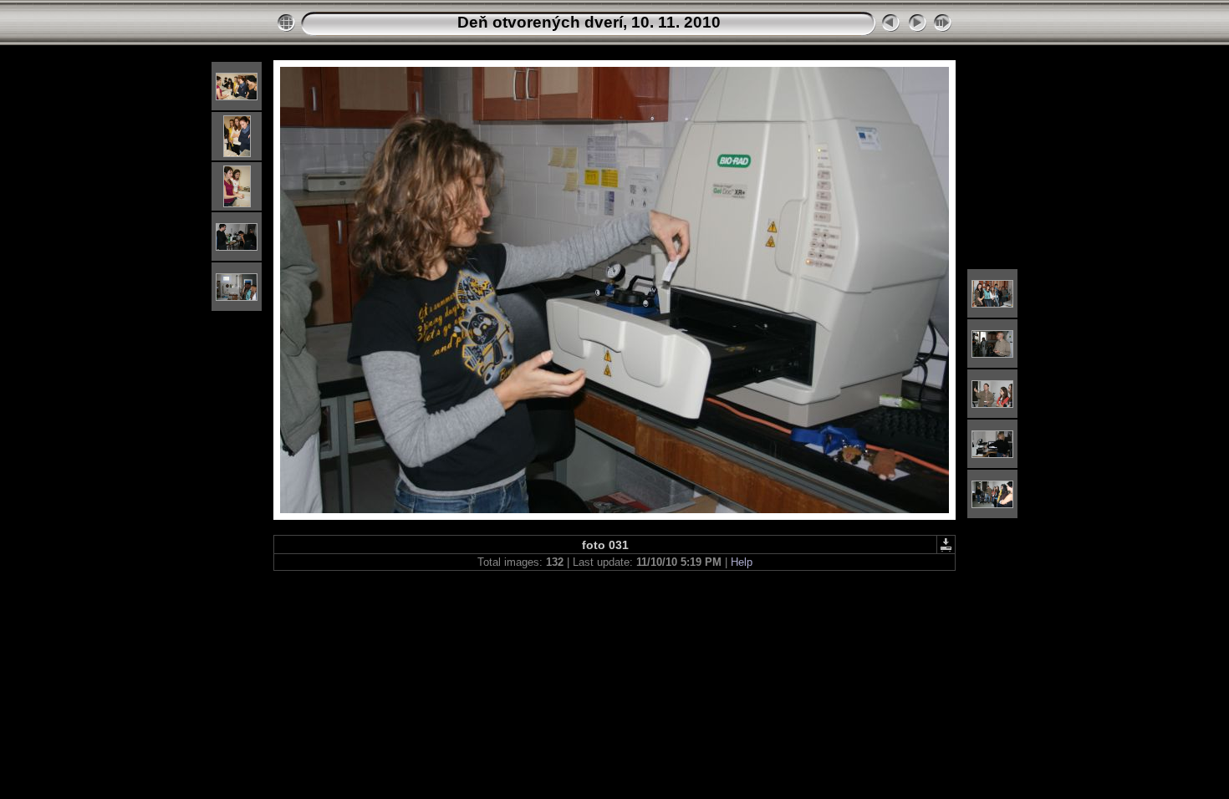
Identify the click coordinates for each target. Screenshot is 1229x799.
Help (741, 562)
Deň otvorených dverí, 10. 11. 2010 (589, 22)
